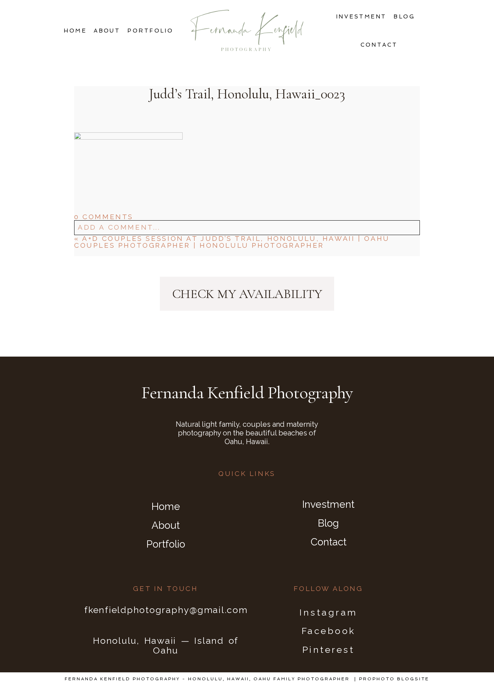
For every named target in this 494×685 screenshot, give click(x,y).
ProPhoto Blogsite (394, 678)
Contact (379, 45)
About (107, 30)
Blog (404, 16)
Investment (361, 16)
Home (75, 30)
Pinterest (328, 649)
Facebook (328, 630)
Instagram (328, 612)
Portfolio (150, 30)
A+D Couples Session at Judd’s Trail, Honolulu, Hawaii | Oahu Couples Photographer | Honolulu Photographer (232, 241)
